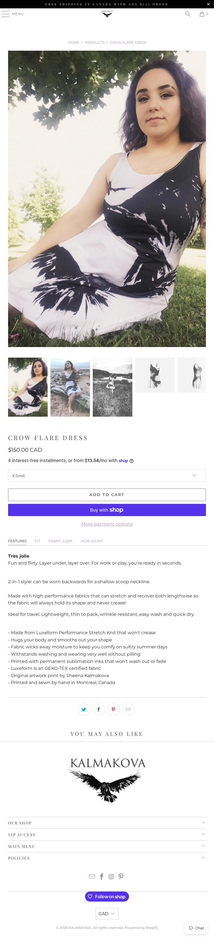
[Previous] (12, 200)
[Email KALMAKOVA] (92, 877)
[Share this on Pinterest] (114, 709)
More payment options (107, 524)
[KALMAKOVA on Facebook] (102, 877)
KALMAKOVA (80, 928)
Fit (37, 541)
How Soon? (92, 541)
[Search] (188, 13)
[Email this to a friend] (128, 709)
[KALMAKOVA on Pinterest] (121, 877)
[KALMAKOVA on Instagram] (112, 877)
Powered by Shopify (141, 928)
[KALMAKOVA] (107, 13)
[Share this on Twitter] (84, 709)
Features (17, 541)
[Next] (201, 200)
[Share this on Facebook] (99, 709)
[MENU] (3, 13)
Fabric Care (60, 541)
